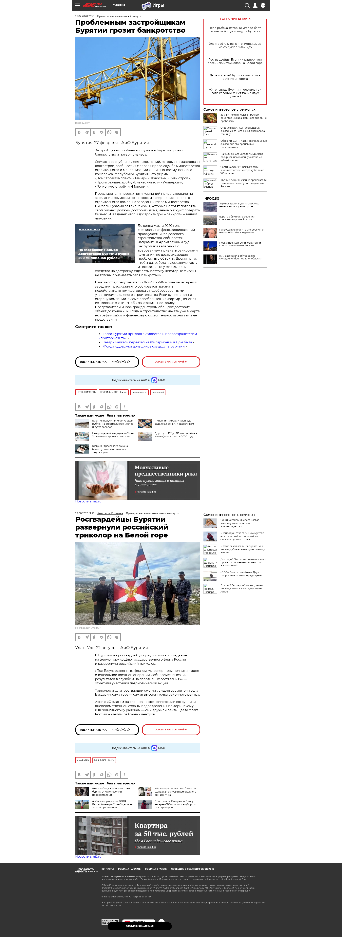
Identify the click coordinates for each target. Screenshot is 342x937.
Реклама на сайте (129, 869)
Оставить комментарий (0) (171, 362)
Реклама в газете (156, 869)
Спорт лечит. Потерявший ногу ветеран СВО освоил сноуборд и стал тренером (175, 804)
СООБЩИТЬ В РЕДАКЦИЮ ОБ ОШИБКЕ (192, 869)
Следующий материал (140, 926)
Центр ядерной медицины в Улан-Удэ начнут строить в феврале (113, 435)
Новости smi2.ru (88, 501)
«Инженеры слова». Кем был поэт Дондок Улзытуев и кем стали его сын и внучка (175, 791)
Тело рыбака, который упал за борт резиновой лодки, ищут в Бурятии (235, 29)
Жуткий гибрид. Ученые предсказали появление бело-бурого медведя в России (243, 183)
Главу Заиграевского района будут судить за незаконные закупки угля (110, 449)
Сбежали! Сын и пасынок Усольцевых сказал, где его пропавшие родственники (243, 144)
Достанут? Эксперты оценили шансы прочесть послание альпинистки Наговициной (243, 562)
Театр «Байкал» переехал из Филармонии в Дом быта (147, 342)
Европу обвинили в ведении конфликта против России (237, 218)
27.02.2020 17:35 (84, 16)
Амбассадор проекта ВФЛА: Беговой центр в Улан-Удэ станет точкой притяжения (113, 804)
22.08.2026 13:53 (84, 513)
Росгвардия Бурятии (88, 627)
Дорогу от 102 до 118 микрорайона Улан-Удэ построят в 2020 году (176, 435)
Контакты (108, 869)
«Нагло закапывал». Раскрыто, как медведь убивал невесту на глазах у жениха (242, 549)
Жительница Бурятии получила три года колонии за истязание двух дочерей (235, 93)
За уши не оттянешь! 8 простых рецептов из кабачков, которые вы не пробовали (243, 117)
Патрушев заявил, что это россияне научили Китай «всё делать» (241, 231)
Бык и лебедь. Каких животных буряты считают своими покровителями (111, 791)
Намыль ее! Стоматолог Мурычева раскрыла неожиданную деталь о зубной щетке (241, 157)
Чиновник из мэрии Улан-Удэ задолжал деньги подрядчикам (174, 422)
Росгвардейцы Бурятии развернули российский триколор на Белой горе (235, 61)
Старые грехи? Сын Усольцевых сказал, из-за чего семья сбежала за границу (242, 131)
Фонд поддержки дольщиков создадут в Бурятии (144, 346)
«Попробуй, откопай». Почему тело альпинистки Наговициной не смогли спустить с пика (242, 536)
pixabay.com (82, 122)
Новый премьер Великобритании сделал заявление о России (240, 244)
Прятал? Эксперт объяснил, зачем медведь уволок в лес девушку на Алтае (241, 588)
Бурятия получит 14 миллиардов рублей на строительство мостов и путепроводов (112, 423)
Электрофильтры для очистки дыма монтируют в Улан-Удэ (235, 45)
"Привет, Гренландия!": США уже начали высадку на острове (239, 205)
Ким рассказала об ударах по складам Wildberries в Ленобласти (240, 257)
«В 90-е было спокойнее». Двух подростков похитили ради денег (241, 574)
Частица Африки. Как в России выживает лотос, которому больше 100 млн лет (242, 170)
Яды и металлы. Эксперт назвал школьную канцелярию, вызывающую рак (239, 523)
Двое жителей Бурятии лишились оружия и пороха (235, 77)
